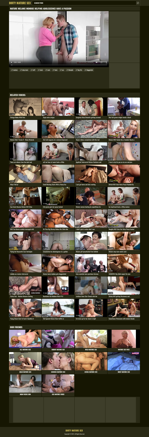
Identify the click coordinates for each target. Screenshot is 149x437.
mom (41, 70)
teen (56, 70)
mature (15, 70)
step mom (25, 70)
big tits (80, 70)
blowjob (71, 70)
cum (48, 70)
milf (34, 70)
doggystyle (90, 70)
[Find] (138, 3)
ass (63, 70)
